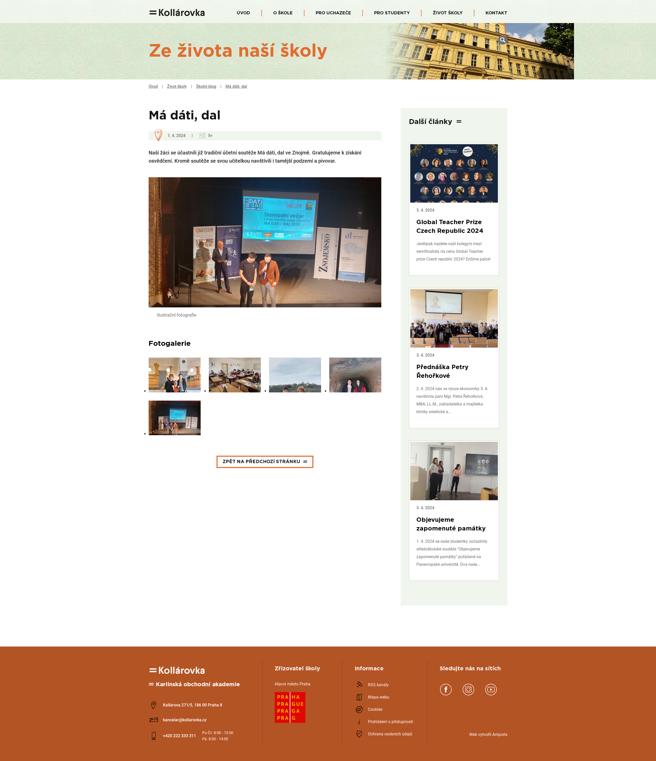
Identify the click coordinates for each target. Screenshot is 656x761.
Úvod (243, 13)
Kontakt (496, 13)
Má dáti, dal (236, 86)
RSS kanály (378, 684)
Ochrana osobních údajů (390, 734)
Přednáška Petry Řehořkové (442, 371)
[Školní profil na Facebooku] (446, 694)
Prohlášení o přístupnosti (390, 721)
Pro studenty (392, 13)
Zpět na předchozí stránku (261, 462)
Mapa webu (378, 697)
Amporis (499, 734)
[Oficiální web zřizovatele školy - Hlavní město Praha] (290, 721)
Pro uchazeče (333, 13)
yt (482, 734)
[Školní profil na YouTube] (491, 694)
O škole (283, 13)
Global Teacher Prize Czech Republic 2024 (449, 226)
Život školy (448, 13)
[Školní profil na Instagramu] (468, 694)
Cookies (375, 709)
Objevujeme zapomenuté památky (451, 524)
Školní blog (206, 86)
